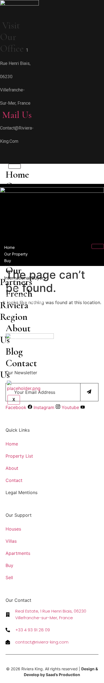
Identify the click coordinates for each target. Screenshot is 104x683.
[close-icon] (2, 160)
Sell (7, 267)
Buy (7, 260)
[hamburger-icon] (98, 246)
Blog (14, 351)
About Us (12, 308)
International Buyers (25, 278)
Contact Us (18, 369)
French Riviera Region (24, 302)
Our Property (16, 254)
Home (17, 174)
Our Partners (15, 295)
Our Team (13, 288)
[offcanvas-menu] (2, 152)
